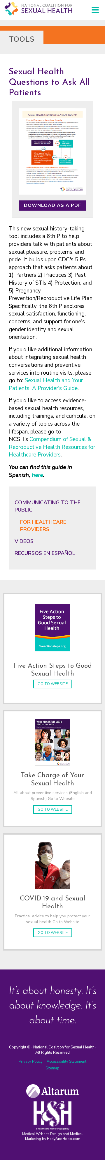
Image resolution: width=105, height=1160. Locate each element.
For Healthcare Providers (43, 526)
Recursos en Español (45, 553)
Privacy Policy (31, 1061)
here (37, 475)
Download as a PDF (52, 205)
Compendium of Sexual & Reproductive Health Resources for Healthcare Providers (52, 447)
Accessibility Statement (66, 1061)
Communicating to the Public (47, 506)
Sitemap (53, 1068)
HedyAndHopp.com (63, 1138)
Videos (24, 541)
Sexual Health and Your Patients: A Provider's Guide (46, 384)
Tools (22, 39)
